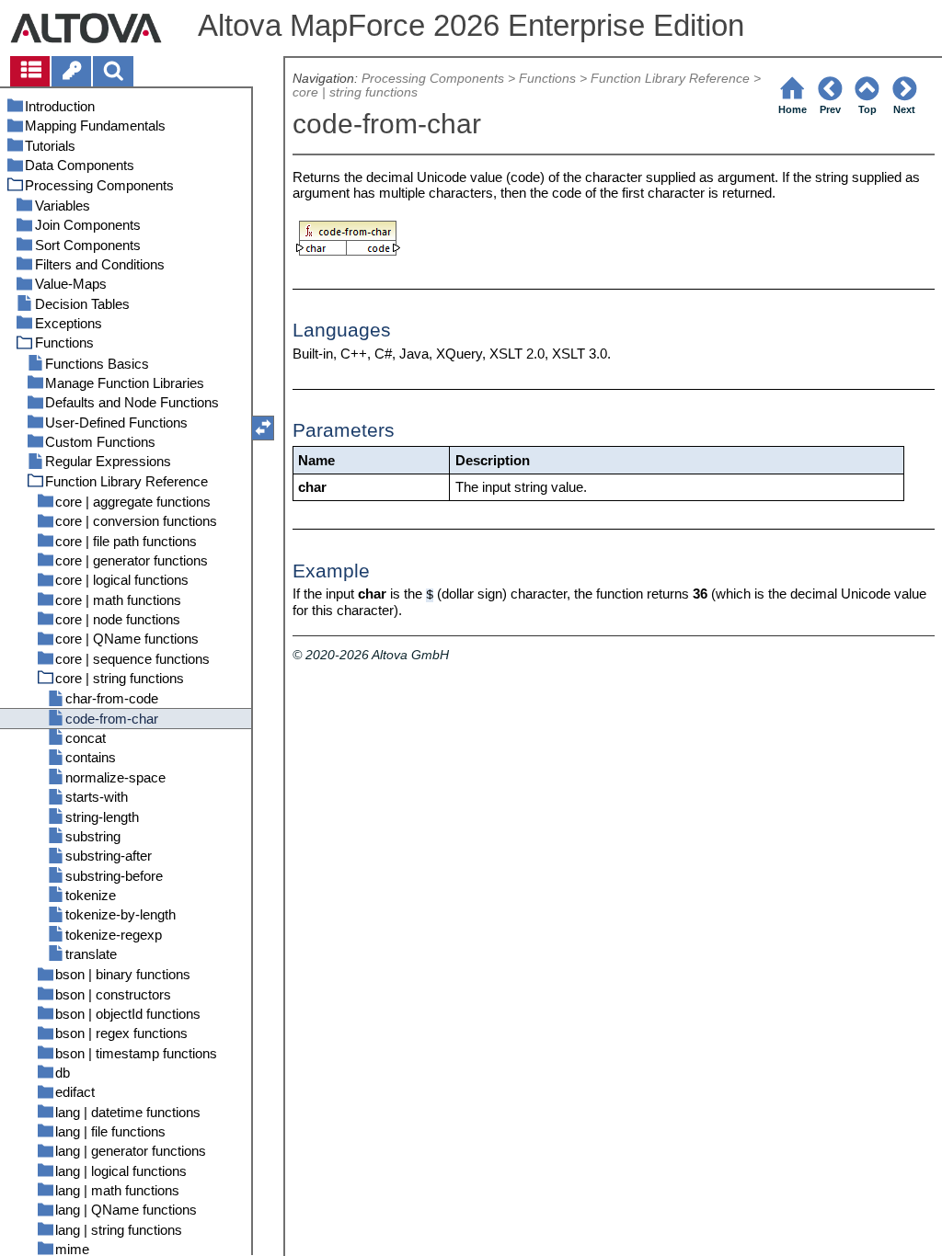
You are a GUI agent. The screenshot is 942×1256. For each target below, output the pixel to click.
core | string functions (355, 92)
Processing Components (433, 79)
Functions (547, 79)
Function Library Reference (670, 79)
